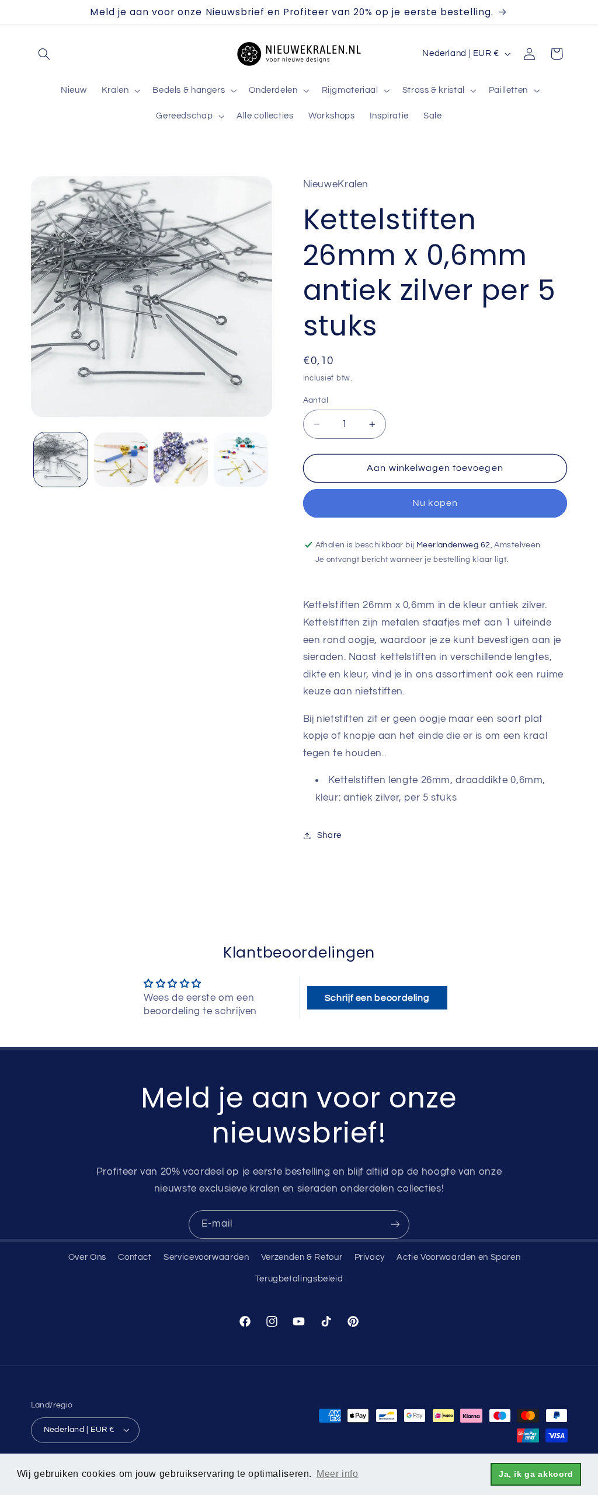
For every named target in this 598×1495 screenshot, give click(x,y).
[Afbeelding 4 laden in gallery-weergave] (240, 459)
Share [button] (329, 835)
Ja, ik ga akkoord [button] (536, 1474)
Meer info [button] (338, 1474)
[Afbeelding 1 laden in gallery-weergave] (61, 459)
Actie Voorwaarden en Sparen (458, 1257)
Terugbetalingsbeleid (299, 1278)
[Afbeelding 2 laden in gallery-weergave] (121, 459)
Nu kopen (434, 503)
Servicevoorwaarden (206, 1257)
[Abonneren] (395, 1224)
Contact (134, 1257)
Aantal (316, 400)
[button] (44, 53)
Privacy (369, 1257)
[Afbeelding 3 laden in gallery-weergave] (180, 459)
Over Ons (87, 1257)
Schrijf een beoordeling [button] (377, 998)
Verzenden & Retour (301, 1257)
